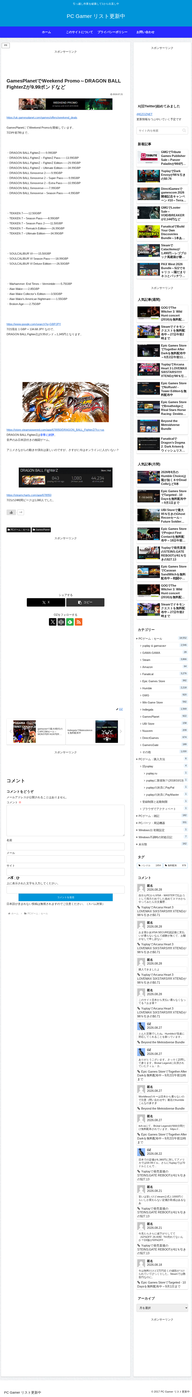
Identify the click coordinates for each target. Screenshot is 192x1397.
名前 (9, 840)
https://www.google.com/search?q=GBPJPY (34, 324)
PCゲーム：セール (20, 529)
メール (11, 852)
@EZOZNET (144, 114)
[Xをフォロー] (52, 622)
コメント (14, 802)
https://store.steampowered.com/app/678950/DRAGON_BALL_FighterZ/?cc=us (55, 429)
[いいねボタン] (11, 512)
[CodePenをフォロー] (61, 622)
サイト (11, 865)
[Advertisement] (66, 63)
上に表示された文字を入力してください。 (33, 883)
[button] (85, 602)
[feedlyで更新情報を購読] (70, 622)
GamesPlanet (43, 529)
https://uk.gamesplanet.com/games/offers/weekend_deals (42, 117)
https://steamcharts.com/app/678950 (29, 495)
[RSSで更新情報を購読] (78, 622)
